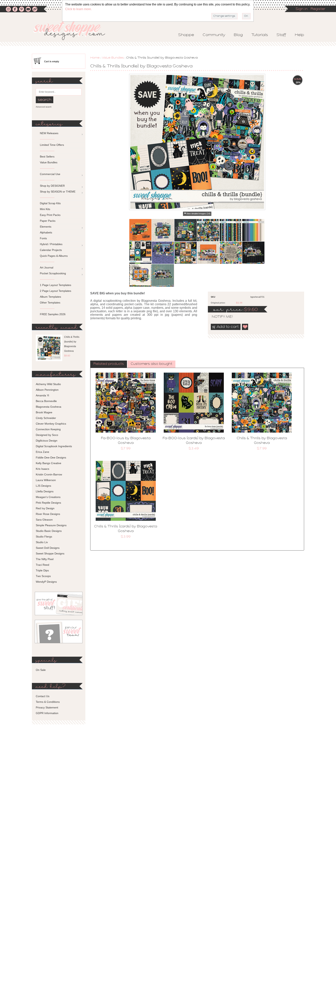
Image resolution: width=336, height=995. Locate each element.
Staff (281, 35)
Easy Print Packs (50, 214)
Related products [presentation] (108, 364)
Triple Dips (42, 570)
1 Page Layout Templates (55, 285)
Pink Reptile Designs (48, 502)
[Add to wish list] (245, 327)
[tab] (108, 364)
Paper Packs (47, 220)
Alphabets (46, 232)
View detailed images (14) (198, 213)
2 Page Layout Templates (55, 290)
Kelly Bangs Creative (48, 463)
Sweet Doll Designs (48, 547)
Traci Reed (42, 564)
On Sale (41, 669)
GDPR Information (47, 713)
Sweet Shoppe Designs (50, 553)
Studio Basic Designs (49, 530)
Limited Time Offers (52, 144)
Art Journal (46, 267)
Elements (45, 226)
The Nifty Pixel (44, 559)
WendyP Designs (46, 581)
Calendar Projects (51, 250)
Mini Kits (45, 209)
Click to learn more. (78, 9)
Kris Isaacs (42, 468)
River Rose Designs (48, 514)
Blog (238, 35)
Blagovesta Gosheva (48, 406)
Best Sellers (47, 156)
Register (318, 9)
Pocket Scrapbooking (53, 273)
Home (95, 57)
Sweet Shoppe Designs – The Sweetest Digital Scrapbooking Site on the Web (72, 30)
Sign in (302, 9)
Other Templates (50, 302)
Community (214, 35)
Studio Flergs (44, 536)
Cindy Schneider (46, 418)
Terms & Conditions (48, 701)
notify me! (219, 316)
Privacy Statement (47, 707)
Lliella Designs (44, 491)
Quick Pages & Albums (54, 255)
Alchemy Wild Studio (48, 384)
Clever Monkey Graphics (51, 423)
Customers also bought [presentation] (151, 364)
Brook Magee (44, 412)
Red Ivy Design (45, 508)
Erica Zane (42, 451)
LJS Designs (43, 485)
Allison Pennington (47, 389)
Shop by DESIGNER (52, 185)
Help (299, 35)
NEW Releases (49, 133)
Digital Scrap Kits (50, 203)
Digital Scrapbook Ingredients (54, 446)
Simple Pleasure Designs (51, 525)
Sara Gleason (44, 519)
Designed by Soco (47, 434)
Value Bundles (113, 57)
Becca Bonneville (46, 401)
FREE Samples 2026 (53, 314)
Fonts (43, 238)
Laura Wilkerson (46, 480)
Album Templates (50, 296)
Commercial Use (50, 174)
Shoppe (186, 35)
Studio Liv (42, 542)
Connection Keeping (48, 429)
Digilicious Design (46, 440)
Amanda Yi (42, 395)
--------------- (47, 139)
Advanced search (44, 107)
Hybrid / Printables (51, 244)
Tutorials (259, 35)
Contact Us (42, 696)
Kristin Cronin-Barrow (49, 474)
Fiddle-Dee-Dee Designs (51, 457)
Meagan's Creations (48, 497)
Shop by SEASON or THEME (57, 191)
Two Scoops (43, 576)
